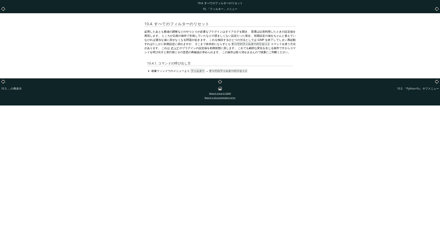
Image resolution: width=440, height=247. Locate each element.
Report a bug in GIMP (220, 93)
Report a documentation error (220, 97)
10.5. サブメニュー (418, 88)
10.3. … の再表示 (11, 88)
